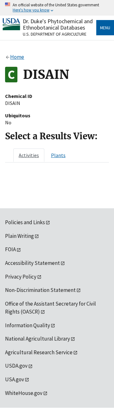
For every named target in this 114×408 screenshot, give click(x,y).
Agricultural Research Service (39, 352)
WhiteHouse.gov (23, 393)
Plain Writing (19, 235)
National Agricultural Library (37, 338)
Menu (105, 28)
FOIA (10, 249)
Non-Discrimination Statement (40, 290)
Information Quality (27, 325)
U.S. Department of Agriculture (54, 34)
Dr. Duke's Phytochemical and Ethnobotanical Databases (58, 24)
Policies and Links (25, 222)
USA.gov (14, 379)
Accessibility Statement (32, 262)
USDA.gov (16, 365)
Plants (58, 155)
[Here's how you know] (57, 8)
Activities (29, 155)
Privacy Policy (20, 276)
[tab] (29, 155)
